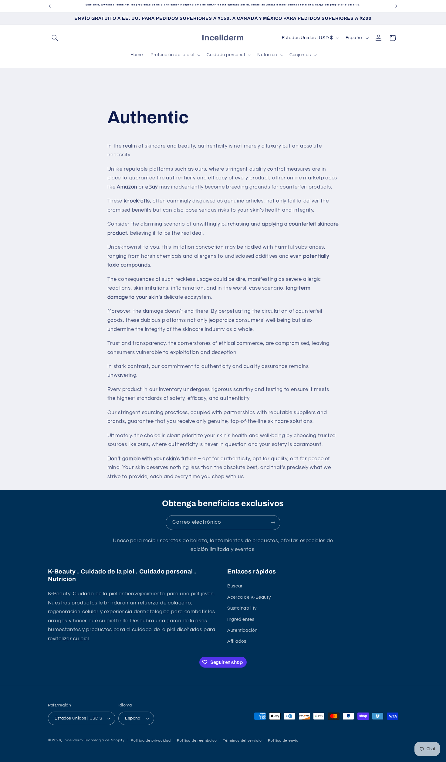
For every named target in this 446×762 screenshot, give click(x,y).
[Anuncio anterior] (49, 6)
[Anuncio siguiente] (396, 6)
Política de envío (283, 740)
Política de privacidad (151, 740)
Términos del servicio (242, 740)
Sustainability (242, 608)
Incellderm (73, 740)
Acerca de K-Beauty (249, 597)
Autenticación (242, 630)
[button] (55, 38)
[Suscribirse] (273, 522)
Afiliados (236, 641)
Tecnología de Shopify (104, 740)
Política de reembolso (197, 740)
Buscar (235, 586)
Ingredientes (241, 619)
